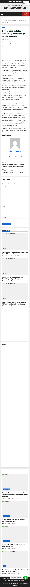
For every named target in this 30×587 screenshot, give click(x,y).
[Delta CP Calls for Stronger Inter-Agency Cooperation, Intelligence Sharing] (15, 266)
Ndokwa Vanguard (7, 39)
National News (7, 489)
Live (27, 14)
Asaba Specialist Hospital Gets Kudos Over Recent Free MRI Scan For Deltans (15, 253)
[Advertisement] (15, 324)
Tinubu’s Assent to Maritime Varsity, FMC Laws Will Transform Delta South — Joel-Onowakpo (14, 303)
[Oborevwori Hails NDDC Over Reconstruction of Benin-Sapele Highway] (15, 534)
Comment (5, 186)
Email (3, 212)
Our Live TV (21, 580)
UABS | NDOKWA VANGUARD (15, 7)
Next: (14, 171)
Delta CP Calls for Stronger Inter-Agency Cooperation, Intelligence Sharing (12, 278)
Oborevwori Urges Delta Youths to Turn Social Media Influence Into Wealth (13, 520)
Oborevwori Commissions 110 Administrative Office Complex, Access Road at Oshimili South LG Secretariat (15, 494)
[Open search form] (20, 14)
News (4, 27)
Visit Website (9, 157)
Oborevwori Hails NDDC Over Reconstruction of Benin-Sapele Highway (14, 545)
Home (4, 578)
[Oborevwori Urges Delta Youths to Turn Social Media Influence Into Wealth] (15, 509)
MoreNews (22, 583)
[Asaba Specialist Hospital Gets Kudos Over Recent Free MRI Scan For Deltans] (15, 241)
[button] (2, 13)
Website (4, 217)
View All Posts (20, 157)
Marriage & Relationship (11, 580)
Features (23, 578)
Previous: (13, 164)
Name (3, 206)
